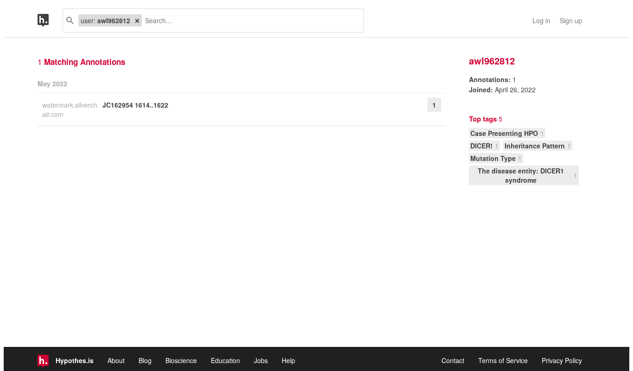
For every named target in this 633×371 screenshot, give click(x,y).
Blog (145, 360)
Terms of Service (503, 360)
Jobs (261, 360)
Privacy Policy (562, 360)
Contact (453, 360)
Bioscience (181, 360)
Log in (541, 20)
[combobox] (249, 20)
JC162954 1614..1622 (135, 104)
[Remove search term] (137, 20)
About (116, 360)
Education (225, 360)
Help (288, 360)
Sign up (571, 20)
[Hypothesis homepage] (50, 20)
